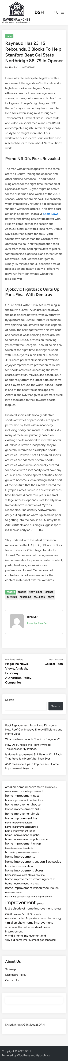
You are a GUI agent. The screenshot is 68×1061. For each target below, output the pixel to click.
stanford (39, 597)
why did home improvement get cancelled (30, 939)
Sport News (50, 213)
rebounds (25, 597)
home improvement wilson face (27, 888)
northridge (35, 592)
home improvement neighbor (22, 835)
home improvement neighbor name (26, 839)
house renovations (13, 892)
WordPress (23, 1055)
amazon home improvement (24, 787)
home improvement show (19, 866)
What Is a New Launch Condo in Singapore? (32, 739)
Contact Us (12, 980)
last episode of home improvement (29, 908)
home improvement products (19, 848)
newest (17, 914)
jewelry (40, 903)
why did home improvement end (25, 935)
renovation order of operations (22, 918)
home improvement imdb (22, 813)
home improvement (31, 791)
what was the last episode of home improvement (27, 929)
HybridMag (43, 1055)
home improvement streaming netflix (30, 879)
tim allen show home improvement (29, 923)
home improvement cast (22, 796)
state (51, 597)
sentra (43, 918)
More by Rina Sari (37, 623)
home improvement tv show (22, 883)
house (54, 888)
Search (9, 699)
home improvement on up (23, 843)
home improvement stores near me (25, 874)
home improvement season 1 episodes (33, 862)
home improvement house (22, 804)
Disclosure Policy (15, 974)
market (8, 914)
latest (57, 908)
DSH (39, 12)
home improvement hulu (22, 809)
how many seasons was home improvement (28, 896)
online (27, 913)
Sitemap (10, 969)
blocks (22, 592)
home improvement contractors (24, 800)
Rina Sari (13, 67)
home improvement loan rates (21, 826)
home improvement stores (24, 870)
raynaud (12, 597)
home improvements (20, 857)
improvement (20, 902)
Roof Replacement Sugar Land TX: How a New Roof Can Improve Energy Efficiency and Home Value (33, 729)
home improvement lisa (21, 818)
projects (37, 914)
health (15, 791)
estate (8, 791)
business (51, 787)
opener (49, 592)
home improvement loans (20, 830)
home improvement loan (18, 822)
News (9, 36)
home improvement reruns (22, 852)
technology (55, 918)
